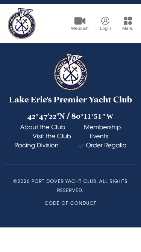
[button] (124, 23)
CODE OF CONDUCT (70, 204)
